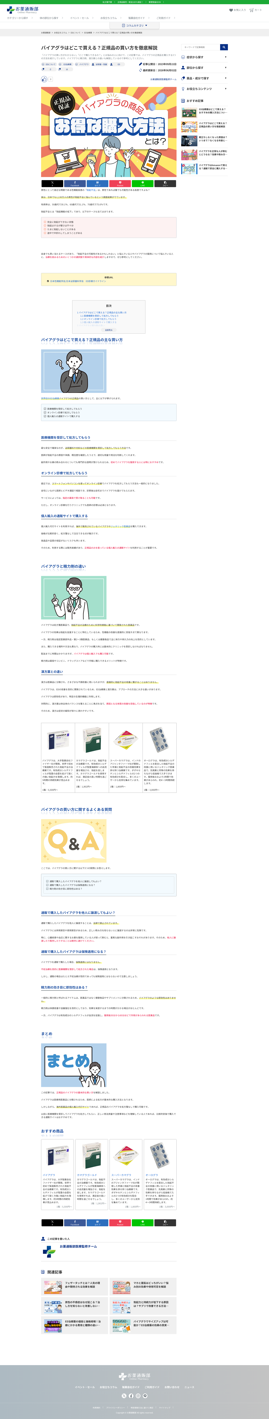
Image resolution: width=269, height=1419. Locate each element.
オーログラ (152, 1175)
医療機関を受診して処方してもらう (99, 315)
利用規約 (96, 1407)
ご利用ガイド (163, 18)
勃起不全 (91, 189)
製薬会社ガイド (136, 18)
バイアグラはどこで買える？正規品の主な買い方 (102, 312)
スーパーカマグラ (121, 1175)
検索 (224, 47)
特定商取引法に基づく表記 (142, 1407)
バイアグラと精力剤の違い (91, 325)
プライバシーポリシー (115, 1407)
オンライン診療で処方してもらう (98, 319)
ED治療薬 (88, 32)
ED (119, 64)
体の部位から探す (49, 18)
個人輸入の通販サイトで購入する (98, 322)
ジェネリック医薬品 (120, 526)
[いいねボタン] (44, 79)
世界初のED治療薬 (50, 398)
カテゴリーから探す (17, 18)
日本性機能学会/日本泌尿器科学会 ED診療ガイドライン (78, 281)
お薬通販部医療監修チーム (163, 79)
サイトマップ (164, 1407)
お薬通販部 (45, 32)
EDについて (75, 32)
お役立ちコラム (108, 18)
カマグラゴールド (87, 1175)
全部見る (109, 330)
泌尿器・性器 (101, 64)
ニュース (189, 1387)
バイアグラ (84, 64)
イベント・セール (79, 18)
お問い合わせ (172, 1387)
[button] (165, 183)
